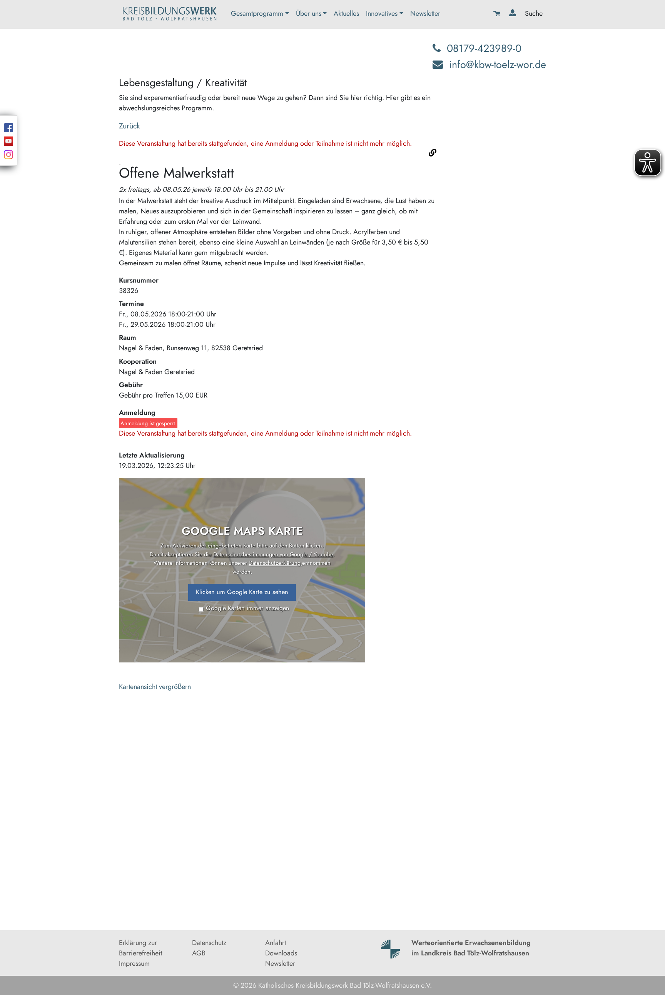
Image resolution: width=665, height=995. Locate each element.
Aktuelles (346, 13)
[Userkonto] (513, 14)
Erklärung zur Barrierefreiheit (140, 948)
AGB (199, 953)
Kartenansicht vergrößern (155, 687)
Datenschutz (209, 943)
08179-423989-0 (484, 48)
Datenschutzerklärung (275, 563)
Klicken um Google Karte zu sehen (242, 591)
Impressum (134, 963)
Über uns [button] (308, 13)
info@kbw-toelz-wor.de (497, 64)
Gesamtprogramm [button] (257, 13)
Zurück (129, 125)
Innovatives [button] (382, 13)
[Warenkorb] (498, 14)
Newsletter (425, 13)
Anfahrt (275, 943)
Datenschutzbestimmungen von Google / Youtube (273, 554)
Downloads (281, 953)
